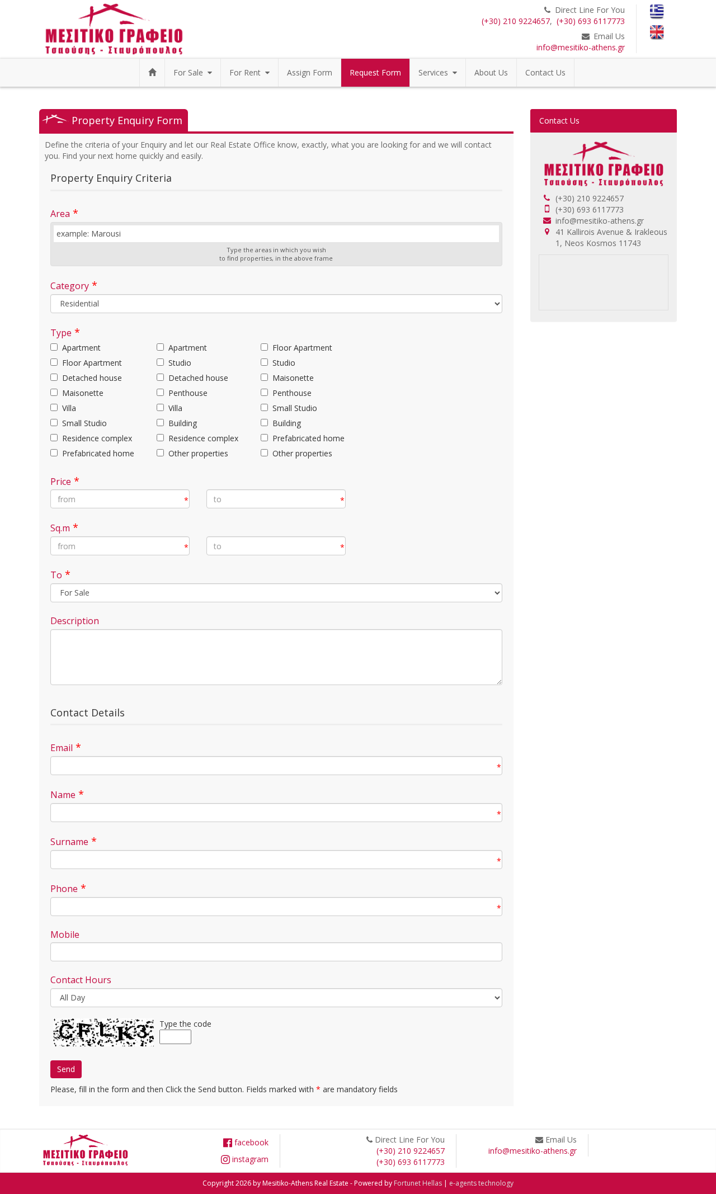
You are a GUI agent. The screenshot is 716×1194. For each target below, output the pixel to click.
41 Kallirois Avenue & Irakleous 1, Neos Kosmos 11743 (611, 237)
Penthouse (188, 393)
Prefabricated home (308, 438)
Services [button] (435, 72)
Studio (179, 362)
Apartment (81, 347)
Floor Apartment (302, 347)
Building (182, 423)
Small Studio (294, 408)
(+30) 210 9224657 (516, 21)
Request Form (375, 72)
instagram (249, 1159)
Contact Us (545, 72)
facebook (250, 1142)
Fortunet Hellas (418, 1183)
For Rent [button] (247, 72)
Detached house (92, 377)
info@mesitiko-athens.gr (580, 47)
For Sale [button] (190, 72)
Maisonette (293, 377)
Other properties (198, 453)
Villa (69, 408)
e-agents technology (481, 1183)
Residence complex (97, 438)
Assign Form (309, 72)
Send (66, 1069)
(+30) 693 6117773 (591, 21)
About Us (491, 72)
